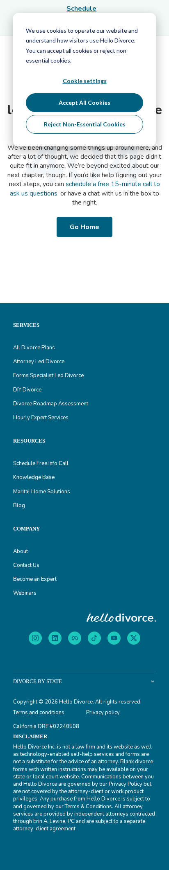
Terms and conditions (38, 712)
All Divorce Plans (34, 347)
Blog (19, 505)
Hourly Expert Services (41, 417)
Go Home (84, 227)
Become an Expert (35, 579)
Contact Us (26, 565)
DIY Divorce (27, 389)
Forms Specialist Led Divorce (48, 375)
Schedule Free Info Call (41, 463)
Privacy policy (103, 712)
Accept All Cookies (84, 102)
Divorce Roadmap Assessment (50, 403)
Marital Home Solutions (41, 491)
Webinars (25, 593)
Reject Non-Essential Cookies (85, 124)
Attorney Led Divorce (38, 361)
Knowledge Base (34, 477)
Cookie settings (85, 80)
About (20, 551)
